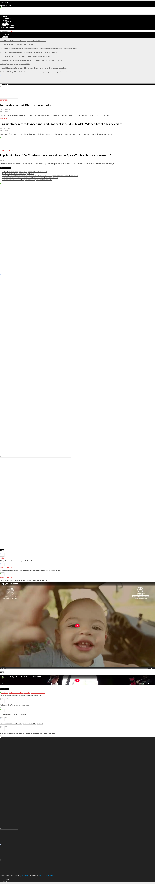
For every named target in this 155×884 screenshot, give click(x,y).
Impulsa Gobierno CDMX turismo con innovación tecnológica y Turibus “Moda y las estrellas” (55, 155)
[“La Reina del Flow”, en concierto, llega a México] (2, 702)
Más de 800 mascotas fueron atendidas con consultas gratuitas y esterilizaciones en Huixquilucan (33, 68)
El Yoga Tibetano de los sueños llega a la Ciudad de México (18, 561)
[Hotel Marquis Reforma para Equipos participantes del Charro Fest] (22, 693)
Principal (9, 568)
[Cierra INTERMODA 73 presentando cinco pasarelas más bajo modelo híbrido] (2, 575)
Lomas (4, 20)
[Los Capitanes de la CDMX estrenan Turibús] (9, 98)
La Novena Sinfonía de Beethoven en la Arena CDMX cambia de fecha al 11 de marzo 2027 (27, 733)
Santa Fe (5, 24)
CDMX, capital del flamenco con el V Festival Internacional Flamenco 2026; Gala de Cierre (31, 60)
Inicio (4, 16)
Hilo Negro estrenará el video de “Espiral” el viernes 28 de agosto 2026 (21, 724)
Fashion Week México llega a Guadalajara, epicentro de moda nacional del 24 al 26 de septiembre (30, 570)
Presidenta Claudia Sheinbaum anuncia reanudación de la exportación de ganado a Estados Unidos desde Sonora (39, 48)
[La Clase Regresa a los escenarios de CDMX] (2, 711)
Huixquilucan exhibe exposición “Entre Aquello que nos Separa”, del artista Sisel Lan (28, 52)
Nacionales (6, 18)
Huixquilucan (7, 22)
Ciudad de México (8, 26)
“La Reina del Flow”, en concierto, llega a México (16, 45)
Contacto (5, 2)
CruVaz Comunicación (46, 876)
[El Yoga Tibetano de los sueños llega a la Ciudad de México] (2, 556)
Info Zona (25, 876)
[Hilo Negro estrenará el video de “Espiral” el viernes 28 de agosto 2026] (2, 721)
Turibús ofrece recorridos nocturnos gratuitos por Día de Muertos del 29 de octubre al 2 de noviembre (61, 124)
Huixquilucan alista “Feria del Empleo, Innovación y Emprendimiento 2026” (26, 56)
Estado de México (8, 27)
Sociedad (3, 119)
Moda (2, 558)
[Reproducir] (1, 668)
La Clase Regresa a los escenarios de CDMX (15, 64)
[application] (77, 625)
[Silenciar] (151, 668)
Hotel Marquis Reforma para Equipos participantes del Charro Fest (23, 41)
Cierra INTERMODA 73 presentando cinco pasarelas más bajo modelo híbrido (23, 580)
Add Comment (4, 112)
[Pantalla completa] (153, 668)
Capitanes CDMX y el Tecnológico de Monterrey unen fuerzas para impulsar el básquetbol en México (35, 72)
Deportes (4, 100)
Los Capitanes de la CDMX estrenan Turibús (26, 105)
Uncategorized (6, 150)
